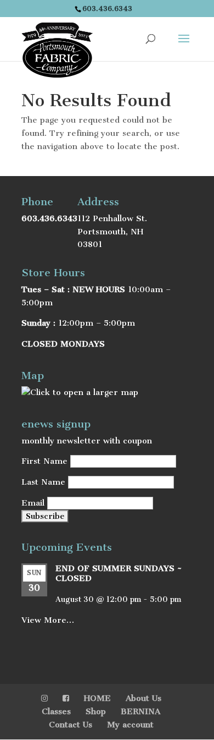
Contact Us (70, 725)
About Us (143, 698)
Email (32, 503)
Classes (56, 711)
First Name (44, 461)
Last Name (43, 482)
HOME (97, 698)
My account (130, 725)
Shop (96, 711)
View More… (47, 620)
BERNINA (140, 711)
